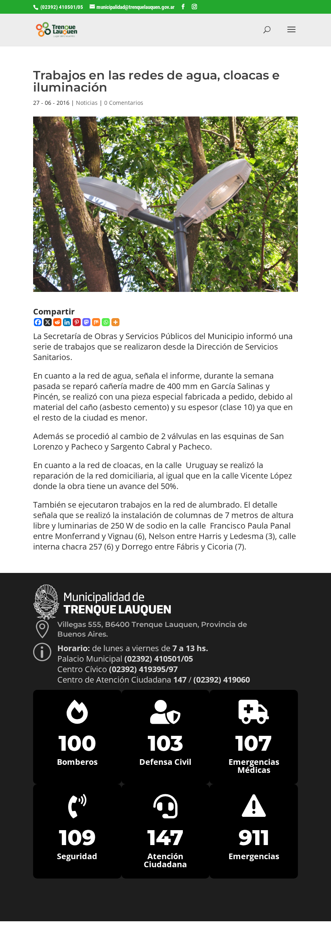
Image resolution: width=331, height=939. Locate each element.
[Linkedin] (67, 322)
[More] (115, 322)
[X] (48, 322)
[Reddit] (57, 322)
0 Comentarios (123, 102)
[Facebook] (38, 322)
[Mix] (96, 322)
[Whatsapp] (106, 322)
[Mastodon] (86, 322)
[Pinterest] (77, 322)
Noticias (87, 102)
